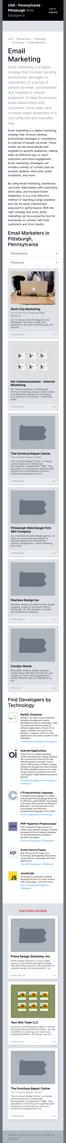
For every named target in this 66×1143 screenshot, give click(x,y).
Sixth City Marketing (25, 309)
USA (12, 5)
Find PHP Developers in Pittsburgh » (37, 840)
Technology (18, 42)
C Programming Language (36, 792)
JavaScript (27, 873)
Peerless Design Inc (25, 600)
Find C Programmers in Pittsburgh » (36, 814)
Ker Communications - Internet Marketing (33, 383)
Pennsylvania (29, 5)
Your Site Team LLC (24, 1022)
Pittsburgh (40, 38)
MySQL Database (31, 714)
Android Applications (33, 750)
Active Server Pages (33, 849)
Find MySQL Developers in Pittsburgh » (38, 741)
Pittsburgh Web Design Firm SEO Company (31, 529)
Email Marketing (37, 42)
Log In (52, 8)
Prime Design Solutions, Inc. (31, 956)
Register (53, 12)
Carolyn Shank (21, 666)
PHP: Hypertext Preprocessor (38, 823)
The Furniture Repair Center (30, 453)
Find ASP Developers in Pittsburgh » (37, 864)
